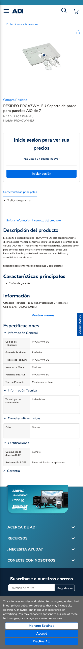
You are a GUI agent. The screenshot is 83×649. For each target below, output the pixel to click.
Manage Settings (41, 626)
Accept (41, 633)
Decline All (41, 641)
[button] (80, 324)
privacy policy (19, 605)
